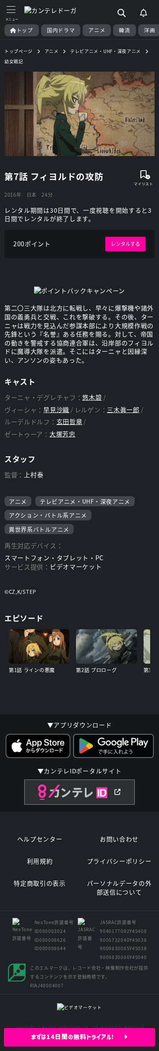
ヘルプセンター (40, 839)
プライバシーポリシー (119, 861)
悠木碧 (92, 397)
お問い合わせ (119, 839)
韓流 (124, 30)
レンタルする (125, 243)
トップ (24, 30)
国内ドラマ (61, 30)
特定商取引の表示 (40, 883)
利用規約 (40, 861)
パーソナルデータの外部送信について (119, 887)
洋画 (149, 30)
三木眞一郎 (123, 409)
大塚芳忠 (62, 434)
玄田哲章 (70, 421)
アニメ (96, 30)
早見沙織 (56, 409)
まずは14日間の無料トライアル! (78, 1037)
